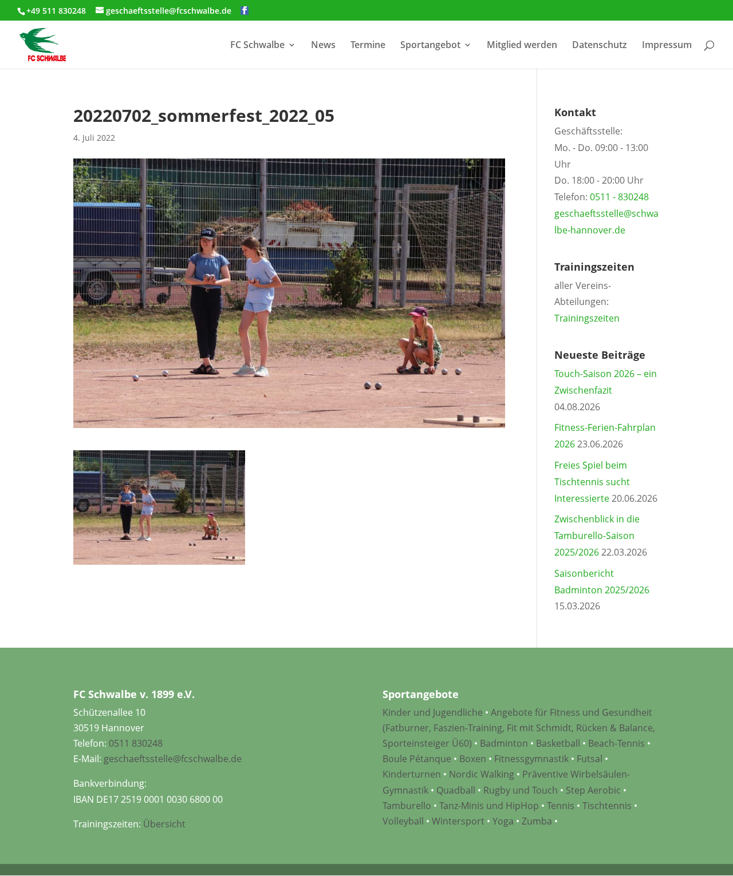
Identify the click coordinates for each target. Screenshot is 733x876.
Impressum (667, 46)
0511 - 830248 (619, 197)
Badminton (504, 743)
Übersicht (164, 824)
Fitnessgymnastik (531, 758)
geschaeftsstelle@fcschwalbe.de (173, 758)
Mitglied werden (522, 46)
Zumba (537, 821)
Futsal (589, 758)
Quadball (455, 790)
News (323, 46)
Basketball (558, 743)
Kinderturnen (412, 774)
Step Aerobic (593, 790)
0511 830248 (136, 743)
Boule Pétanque (417, 758)
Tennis (560, 805)
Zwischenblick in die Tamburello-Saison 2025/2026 (597, 535)
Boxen (472, 758)
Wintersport (458, 821)
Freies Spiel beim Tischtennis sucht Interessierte (592, 482)
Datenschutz (599, 46)
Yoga (503, 821)
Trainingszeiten (587, 318)
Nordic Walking (481, 774)
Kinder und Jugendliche (433, 712)
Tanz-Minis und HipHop (489, 805)
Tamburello (407, 805)
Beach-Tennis (616, 743)
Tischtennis (608, 805)
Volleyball (404, 821)
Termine (367, 46)
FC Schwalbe (257, 46)
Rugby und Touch (520, 790)
